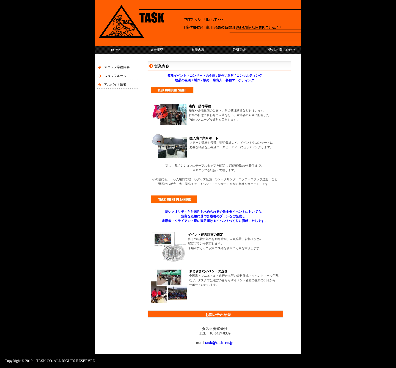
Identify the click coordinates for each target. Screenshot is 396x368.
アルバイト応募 (115, 84)
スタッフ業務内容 (117, 67)
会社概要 (156, 50)
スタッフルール (115, 76)
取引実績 (239, 50)
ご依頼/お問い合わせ (280, 50)
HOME (115, 50)
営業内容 (198, 50)
